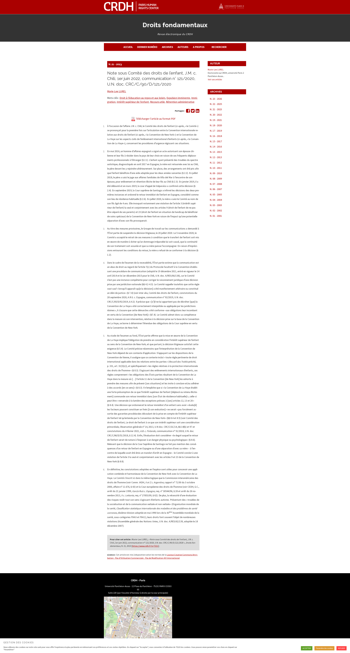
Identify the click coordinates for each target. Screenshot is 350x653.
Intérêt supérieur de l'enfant (133, 101)
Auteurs (183, 47)
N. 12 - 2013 (216, 157)
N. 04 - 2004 (216, 199)
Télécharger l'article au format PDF (155, 118)
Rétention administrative (180, 101)
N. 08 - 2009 (216, 178)
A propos (199, 47)
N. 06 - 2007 (216, 189)
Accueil (128, 47)
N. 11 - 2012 (216, 162)
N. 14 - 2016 (216, 146)
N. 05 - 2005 (216, 194)
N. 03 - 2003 (216, 205)
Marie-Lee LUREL (116, 91)
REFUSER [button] (341, 648)
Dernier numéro (147, 47)
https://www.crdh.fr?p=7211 (145, 546)
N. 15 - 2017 (216, 141)
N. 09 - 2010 (216, 173)
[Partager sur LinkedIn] (197, 111)
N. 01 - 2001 (216, 215)
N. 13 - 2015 (216, 151)
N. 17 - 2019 (216, 130)
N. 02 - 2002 (216, 210)
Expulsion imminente (178, 98)
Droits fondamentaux (175, 24)
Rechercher (219, 47)
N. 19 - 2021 (216, 120)
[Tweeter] (193, 111)
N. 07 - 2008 (216, 183)
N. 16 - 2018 (216, 136)
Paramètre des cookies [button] (324, 648)
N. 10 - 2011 (216, 167)
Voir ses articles (215, 79)
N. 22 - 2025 (216, 104)
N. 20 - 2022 (216, 114)
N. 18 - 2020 (216, 125)
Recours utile (157, 101)
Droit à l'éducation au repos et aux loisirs (142, 98)
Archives (167, 47)
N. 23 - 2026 (216, 98)
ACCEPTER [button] (307, 648)
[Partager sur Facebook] (188, 111)
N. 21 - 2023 (115, 64)
